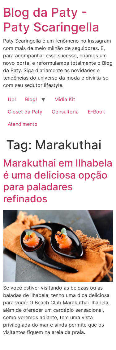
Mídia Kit (64, 99)
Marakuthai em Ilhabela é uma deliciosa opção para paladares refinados (57, 180)
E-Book (96, 112)
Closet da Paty (25, 112)
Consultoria (65, 112)
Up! (12, 99)
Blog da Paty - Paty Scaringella (51, 20)
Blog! (31, 99)
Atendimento (22, 124)
